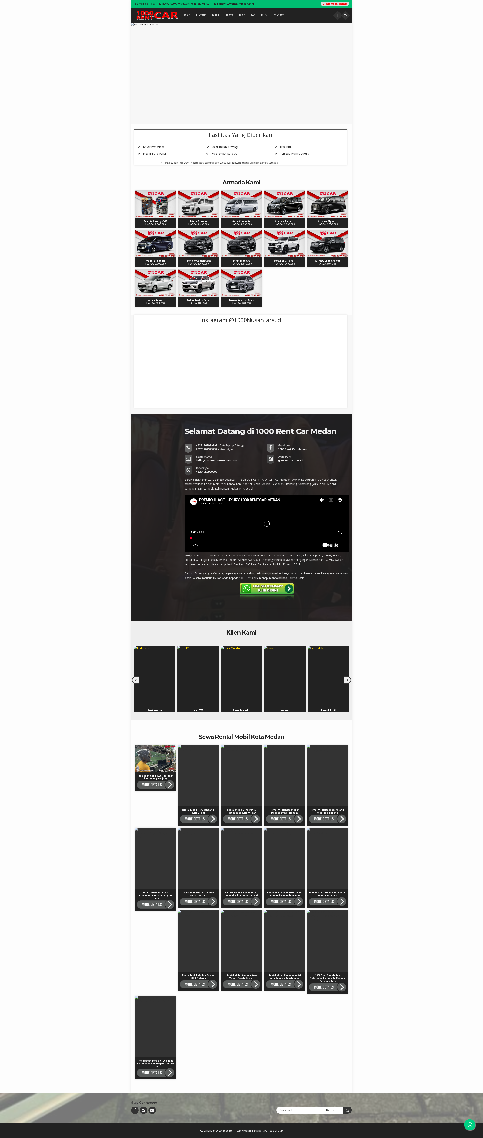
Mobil (215, 15)
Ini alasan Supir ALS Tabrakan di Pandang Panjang (155, 750)
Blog (242, 15)
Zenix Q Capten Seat (198, 231)
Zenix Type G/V (241, 231)
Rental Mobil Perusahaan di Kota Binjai (199, 748)
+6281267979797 (207, 445)
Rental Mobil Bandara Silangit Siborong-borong (327, 748)
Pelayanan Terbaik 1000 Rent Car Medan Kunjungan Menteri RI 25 (155, 1001)
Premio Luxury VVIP (155, 192)
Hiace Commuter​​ (241, 192)
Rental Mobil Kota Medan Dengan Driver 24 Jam (285, 748)
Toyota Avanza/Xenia (241, 271)
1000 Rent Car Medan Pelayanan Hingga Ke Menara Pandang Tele (327, 915)
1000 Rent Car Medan (236, 1130)
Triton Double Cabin (198, 271)
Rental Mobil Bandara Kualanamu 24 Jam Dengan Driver (155, 833)
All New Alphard (327, 192)
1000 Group (275, 1130)
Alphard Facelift (284, 192)
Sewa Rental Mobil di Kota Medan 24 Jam (199, 831)
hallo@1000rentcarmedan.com (216, 460)
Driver (229, 15)
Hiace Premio (199, 192)
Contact (278, 15)
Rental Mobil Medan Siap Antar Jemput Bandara (328, 831)
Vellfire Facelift (155, 231)
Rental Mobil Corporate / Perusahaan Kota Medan (241, 748)
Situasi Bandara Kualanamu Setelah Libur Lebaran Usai (241, 833)
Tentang (201, 15)
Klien (264, 15)
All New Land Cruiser (327, 231)
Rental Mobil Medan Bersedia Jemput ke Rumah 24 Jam (284, 833)
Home (186, 15)
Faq (253, 15)
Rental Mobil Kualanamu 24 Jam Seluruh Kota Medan (285, 915)
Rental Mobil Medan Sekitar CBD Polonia (199, 913)
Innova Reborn (155, 271)
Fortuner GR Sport (284, 231)
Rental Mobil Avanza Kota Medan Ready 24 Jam (242, 913)
